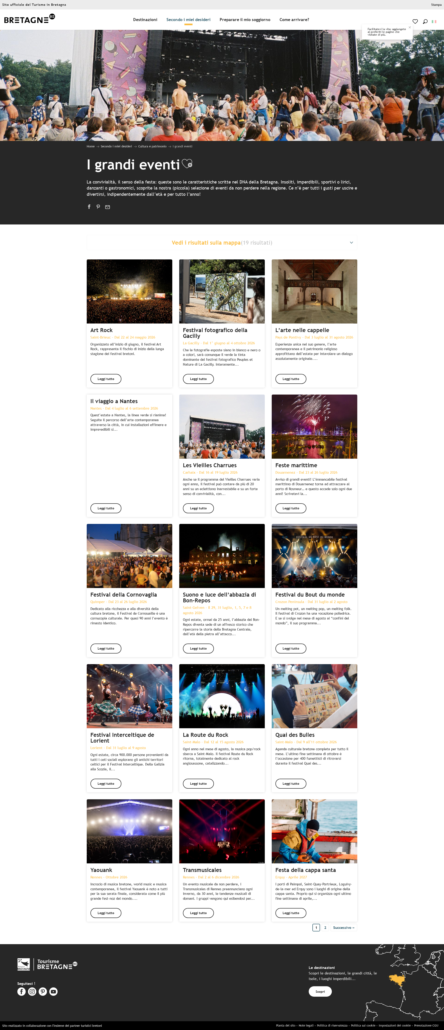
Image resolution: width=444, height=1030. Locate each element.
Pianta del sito (285, 1025)
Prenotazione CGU (426, 1025)
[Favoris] (416, 21)
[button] (425, 21)
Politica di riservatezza (332, 1025)
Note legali (306, 1025)
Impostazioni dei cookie (395, 1025)
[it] (434, 21)
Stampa (436, 4)
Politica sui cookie (363, 1025)
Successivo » (344, 927)
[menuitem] (29, 19)
